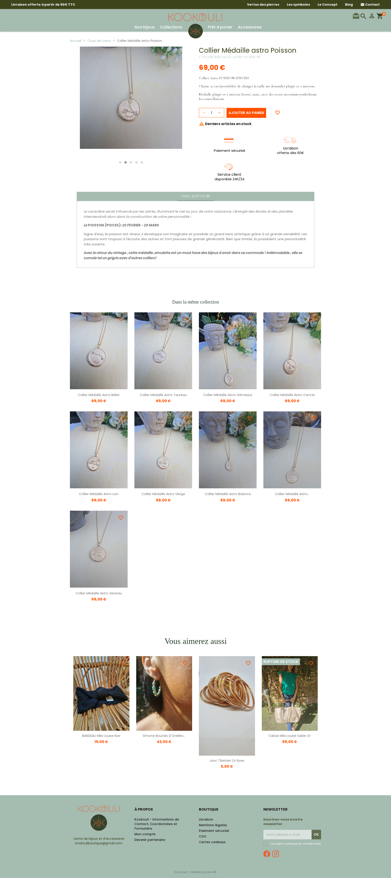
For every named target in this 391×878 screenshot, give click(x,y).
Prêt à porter (220, 27)
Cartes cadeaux (212, 842)
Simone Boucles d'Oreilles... (164, 736)
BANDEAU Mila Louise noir (101, 736)
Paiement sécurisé (214, 830)
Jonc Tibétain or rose (227, 760)
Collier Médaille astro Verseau (99, 593)
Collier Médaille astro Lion (99, 494)
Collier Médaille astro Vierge (163, 494)
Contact (370, 4)
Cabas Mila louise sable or (290, 736)
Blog (349, 4)
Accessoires (250, 27)
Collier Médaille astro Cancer (292, 395)
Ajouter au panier (246, 112)
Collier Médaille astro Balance (228, 494)
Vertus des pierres (263, 4)
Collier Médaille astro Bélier (99, 395)
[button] (120, 162)
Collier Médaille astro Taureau (163, 395)
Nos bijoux (145, 27)
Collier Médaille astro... (292, 494)
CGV (202, 836)
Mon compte (144, 834)
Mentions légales (213, 825)
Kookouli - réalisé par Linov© (195, 872)
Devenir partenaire (149, 840)
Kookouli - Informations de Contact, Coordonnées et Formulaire (156, 824)
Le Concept (327, 4)
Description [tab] (195, 196)
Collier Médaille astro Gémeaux (227, 395)
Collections (171, 27)
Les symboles (298, 4)
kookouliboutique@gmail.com (98, 843)
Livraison (206, 819)
